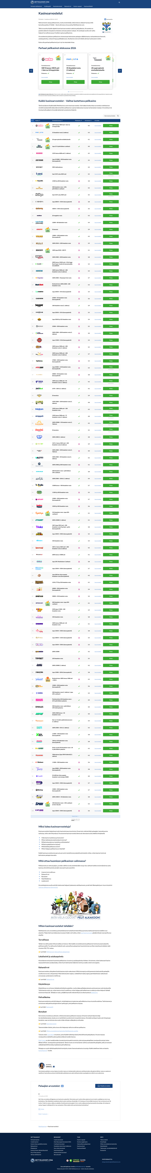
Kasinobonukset (51, 1024)
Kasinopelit (49, 1007)
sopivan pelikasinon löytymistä (48, 887)
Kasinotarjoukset (58, 1150)
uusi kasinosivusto (86, 933)
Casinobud (50, 1034)
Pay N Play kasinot (36, 1152)
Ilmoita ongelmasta (82, 1142)
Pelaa (50, 82)
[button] (68, 91)
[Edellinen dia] (31, 71)
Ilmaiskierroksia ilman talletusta (62, 1146)
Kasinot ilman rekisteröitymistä (39, 1150)
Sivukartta (103, 1150)
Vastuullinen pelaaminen (62, 952)
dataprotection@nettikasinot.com (111, 1162)
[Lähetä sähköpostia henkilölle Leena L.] (54, 1067)
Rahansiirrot (50, 979)
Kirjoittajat (103, 1142)
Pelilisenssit (50, 952)
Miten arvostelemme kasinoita (108, 1144)
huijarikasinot (43, 1050)
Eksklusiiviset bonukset (60, 1152)
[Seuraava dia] (120, 71)
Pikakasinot (34, 1148)
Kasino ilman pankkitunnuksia (39, 1144)
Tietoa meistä (104, 1139)
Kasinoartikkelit (81, 1148)
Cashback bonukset (59, 1144)
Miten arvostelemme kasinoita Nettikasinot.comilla (62, 1031)
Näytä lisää (74, 816)
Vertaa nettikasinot (36, 1154)
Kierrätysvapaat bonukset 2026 (62, 1142)
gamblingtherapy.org (80, 1166)
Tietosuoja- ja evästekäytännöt (108, 1148)
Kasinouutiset (81, 1146)
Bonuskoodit (57, 1154)
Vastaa (42, 1109)
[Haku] (119, 2)
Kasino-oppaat (81, 1139)
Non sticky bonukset (59, 1148)
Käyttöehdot (103, 1146)
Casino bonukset (58, 1139)
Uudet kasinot (34, 1142)
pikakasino (94, 992)
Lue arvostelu (44, 77)
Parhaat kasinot (35, 1139)
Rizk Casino (42, 1040)
